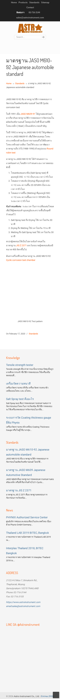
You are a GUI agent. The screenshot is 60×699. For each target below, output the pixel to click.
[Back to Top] (56, 695)
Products (23, 2)
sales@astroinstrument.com (30, 17)
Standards (34, 2)
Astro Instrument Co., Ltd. (30, 28)
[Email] (27, 614)
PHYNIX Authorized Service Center (27, 517)
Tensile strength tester (19, 365)
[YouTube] (18, 614)
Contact (30, 7)
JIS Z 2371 (21, 245)
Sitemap (45, 2)
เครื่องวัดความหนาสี (18, 383)
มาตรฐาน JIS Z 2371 (19, 490)
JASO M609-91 (27, 114)
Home (14, 2)
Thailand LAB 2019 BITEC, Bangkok (27, 532)
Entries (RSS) (47, 696)
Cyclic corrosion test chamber (20, 260)
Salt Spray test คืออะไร (20, 399)
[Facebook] (10, 614)
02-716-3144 (34, 12)
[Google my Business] (35, 614)
